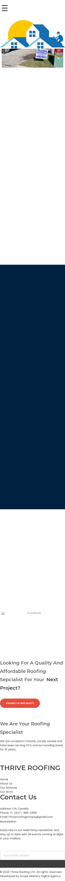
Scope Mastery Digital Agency (40, 876)
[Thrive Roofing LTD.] (32, 34)
